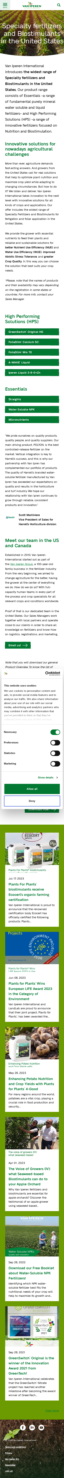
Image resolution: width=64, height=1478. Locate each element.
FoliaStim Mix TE (20, 352)
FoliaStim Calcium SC (24, 342)
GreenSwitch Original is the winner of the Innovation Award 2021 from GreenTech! (31, 1365)
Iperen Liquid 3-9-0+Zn (25, 372)
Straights (15, 399)
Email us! (15, 645)
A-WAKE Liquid (19, 362)
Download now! (38, 809)
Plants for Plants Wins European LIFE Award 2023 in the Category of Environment (30, 991)
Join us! (9, 1471)
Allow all (32, 788)
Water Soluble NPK (22, 409)
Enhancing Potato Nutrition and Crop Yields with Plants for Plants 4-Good (31, 1084)
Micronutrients (19, 419)
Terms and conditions (15, 1447)
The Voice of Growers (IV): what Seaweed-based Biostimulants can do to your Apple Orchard (30, 1176)
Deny (32, 800)
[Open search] (59, 5)
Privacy (8, 1453)
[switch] (55, 742)
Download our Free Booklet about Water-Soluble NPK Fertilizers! (31, 1273)
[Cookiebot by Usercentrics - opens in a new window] (45, 673)
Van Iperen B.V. (12, 1459)
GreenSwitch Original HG (26, 331)
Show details (45, 777)
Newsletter (10, 1465)
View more (52, 1410)
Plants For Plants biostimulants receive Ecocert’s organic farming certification (29, 892)
